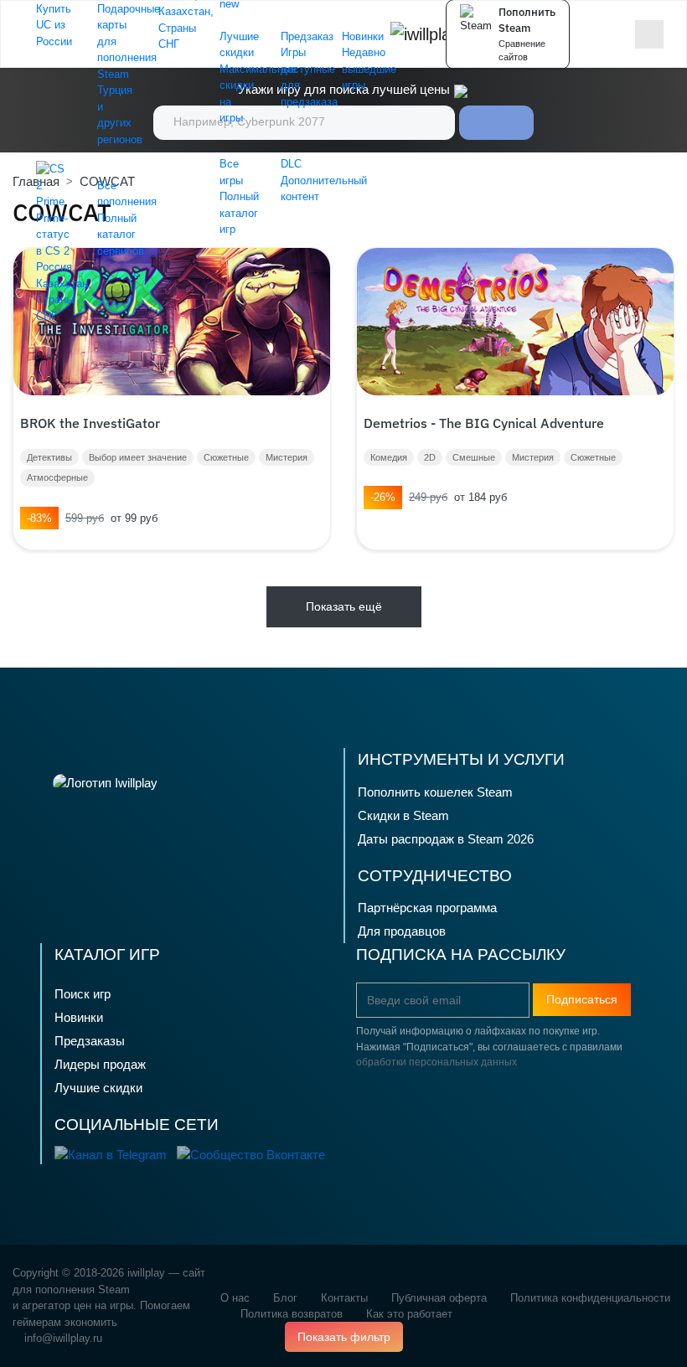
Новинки (78, 1017)
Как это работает (409, 1314)
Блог (285, 1298)
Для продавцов (402, 931)
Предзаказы (89, 1041)
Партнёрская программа (427, 907)
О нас (235, 1298)
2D (430, 457)
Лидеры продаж (100, 1064)
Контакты (344, 1298)
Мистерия (286, 457)
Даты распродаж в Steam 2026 (446, 839)
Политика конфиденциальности (590, 1298)
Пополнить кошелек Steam (435, 792)
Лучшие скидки (98, 1088)
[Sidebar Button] (649, 34)
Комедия (388, 457)
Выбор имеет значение (138, 457)
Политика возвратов (291, 1314)
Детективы (49, 457)
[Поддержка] (592, 34)
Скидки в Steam (403, 815)
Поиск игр (82, 994)
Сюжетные (226, 457)
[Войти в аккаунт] (617, 34)
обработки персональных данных (436, 1062)
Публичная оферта (439, 1298)
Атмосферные (57, 477)
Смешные (473, 457)
